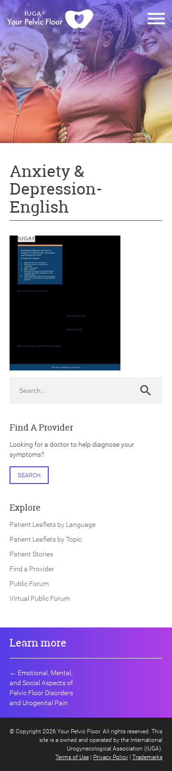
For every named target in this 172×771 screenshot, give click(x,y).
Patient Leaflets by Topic (46, 539)
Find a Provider (32, 569)
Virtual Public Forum (40, 598)
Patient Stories (31, 554)
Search (29, 475)
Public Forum (29, 583)
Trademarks (147, 757)
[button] (156, 19)
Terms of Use (72, 757)
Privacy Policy (110, 757)
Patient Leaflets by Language (53, 524)
